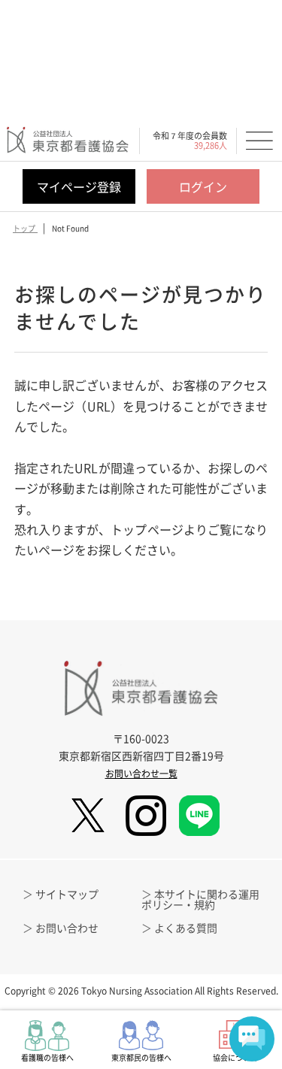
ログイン (203, 186)
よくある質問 (185, 927)
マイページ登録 (79, 186)
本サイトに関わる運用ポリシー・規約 (200, 899)
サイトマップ (67, 893)
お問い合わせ (67, 927)
